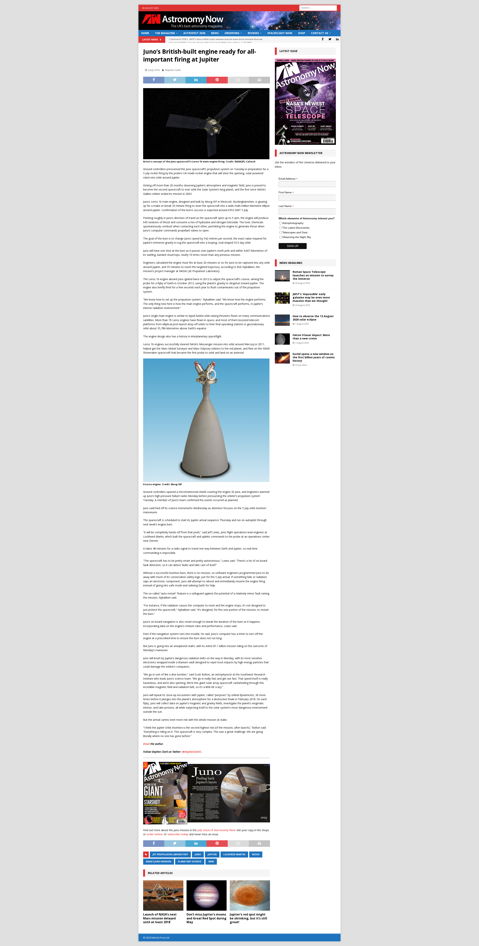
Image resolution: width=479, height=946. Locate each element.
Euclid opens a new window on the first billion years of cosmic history (314, 357)
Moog (256, 854)
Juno (198, 854)
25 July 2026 (301, 365)
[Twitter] (330, 39)
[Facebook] (322, 39)
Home (145, 33)
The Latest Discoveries (295, 227)
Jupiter (212, 854)
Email (146, 744)
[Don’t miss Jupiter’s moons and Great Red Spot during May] (207, 895)
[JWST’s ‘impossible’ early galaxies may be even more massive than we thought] (282, 298)
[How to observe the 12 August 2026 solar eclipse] (282, 320)
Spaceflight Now (279, 33)
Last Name (286, 206)
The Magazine (165, 33)
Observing (232, 33)
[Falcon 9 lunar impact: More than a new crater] (282, 339)
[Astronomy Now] (239, 28)
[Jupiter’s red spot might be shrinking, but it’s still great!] (250, 895)
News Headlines (291, 263)
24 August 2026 (302, 305)
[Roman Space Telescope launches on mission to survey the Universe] (282, 275)
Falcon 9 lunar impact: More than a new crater (311, 336)
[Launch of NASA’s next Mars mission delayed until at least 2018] (163, 895)
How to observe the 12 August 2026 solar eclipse (313, 317)
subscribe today (177, 834)
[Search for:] (318, 7)
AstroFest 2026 (194, 33)
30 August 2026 (302, 283)
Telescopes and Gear (295, 232)
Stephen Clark (173, 70)
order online (154, 834)
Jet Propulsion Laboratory (170, 854)
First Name (286, 192)
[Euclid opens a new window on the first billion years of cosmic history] (282, 358)
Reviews (253, 33)
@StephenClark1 (191, 751)
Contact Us (319, 33)
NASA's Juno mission (158, 861)
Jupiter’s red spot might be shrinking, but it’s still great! (248, 918)
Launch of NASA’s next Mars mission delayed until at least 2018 (160, 918)
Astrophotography (292, 223)
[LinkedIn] (337, 39)
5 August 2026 (302, 342)
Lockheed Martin (234, 854)
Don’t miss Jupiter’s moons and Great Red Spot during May (206, 918)
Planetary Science (190, 861)
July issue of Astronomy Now (216, 830)
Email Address (288, 179)
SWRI (211, 861)
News (215, 33)
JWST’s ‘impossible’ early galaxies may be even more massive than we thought (311, 297)
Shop (301, 33)
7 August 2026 (302, 323)
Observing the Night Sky (296, 237)
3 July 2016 (154, 70)
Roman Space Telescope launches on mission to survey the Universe (313, 275)
